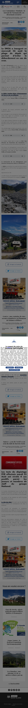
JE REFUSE (19, 367)
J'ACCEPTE (10, 367)
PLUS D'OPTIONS (14, 370)
